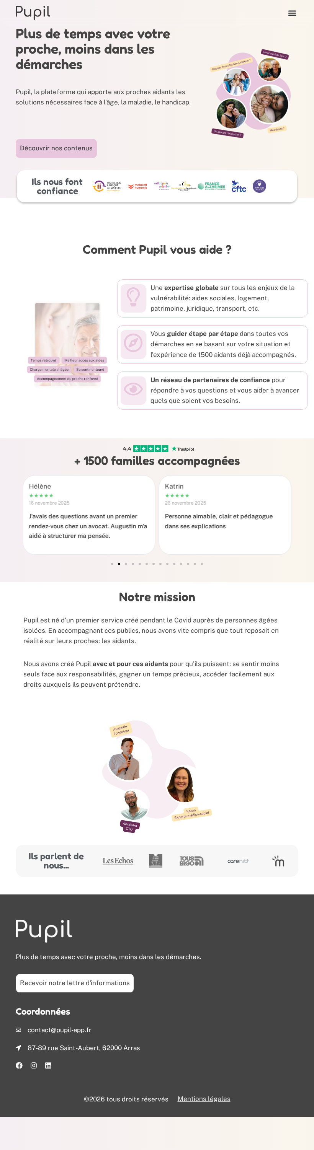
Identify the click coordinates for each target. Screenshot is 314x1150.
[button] (292, 13)
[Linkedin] (48, 1065)
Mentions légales (204, 1099)
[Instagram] (33, 1065)
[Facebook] (19, 1065)
